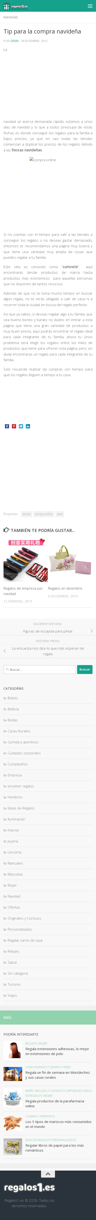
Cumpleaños (18, 764)
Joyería (13, 841)
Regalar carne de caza (25, 940)
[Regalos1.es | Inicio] (19, 6)
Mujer (12, 885)
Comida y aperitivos (23, 742)
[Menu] (90, 6)
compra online (44, 514)
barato (27, 514)
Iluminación (16, 819)
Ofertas (14, 907)
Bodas (13, 720)
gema (14, 41)
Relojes (13, 951)
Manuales (15, 863)
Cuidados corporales (24, 753)
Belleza (13, 709)
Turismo (14, 984)
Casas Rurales (19, 731)
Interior (13, 830)
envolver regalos (21, 786)
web (59, 514)
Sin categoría (18, 973)
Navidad (10, 17)
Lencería (14, 852)
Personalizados (20, 929)
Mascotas (15, 874)
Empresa (15, 775)
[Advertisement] (53, 82)
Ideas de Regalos (21, 808)
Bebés (13, 698)
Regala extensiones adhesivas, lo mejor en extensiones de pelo (57, 1051)
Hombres (15, 797)
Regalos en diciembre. (65, 588)
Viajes (12, 995)
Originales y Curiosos (24, 918)
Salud (12, 962)
